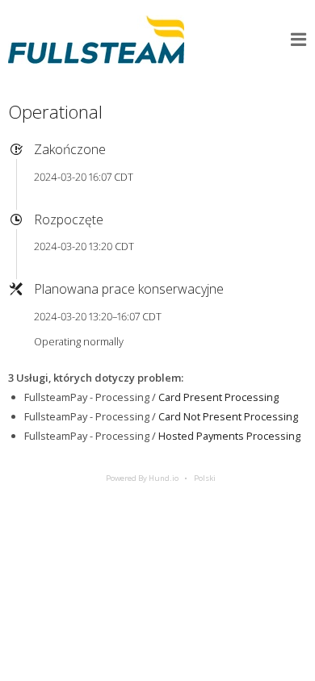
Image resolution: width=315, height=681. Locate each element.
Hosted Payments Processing (229, 435)
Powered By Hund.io (142, 478)
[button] (299, 39)
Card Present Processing (218, 397)
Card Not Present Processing (228, 416)
